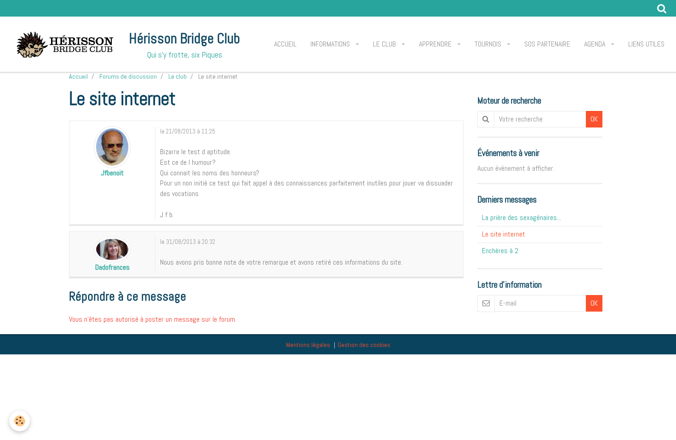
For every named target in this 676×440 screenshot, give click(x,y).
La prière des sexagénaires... (521, 217)
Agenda (595, 44)
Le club (385, 44)
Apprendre (436, 44)
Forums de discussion (128, 76)
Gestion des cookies (364, 345)
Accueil (285, 44)
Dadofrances (112, 267)
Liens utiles (646, 44)
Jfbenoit (112, 173)
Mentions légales (308, 345)
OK (594, 119)
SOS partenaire (547, 44)
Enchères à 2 (500, 250)
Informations (331, 44)
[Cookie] (19, 421)
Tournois (489, 44)
